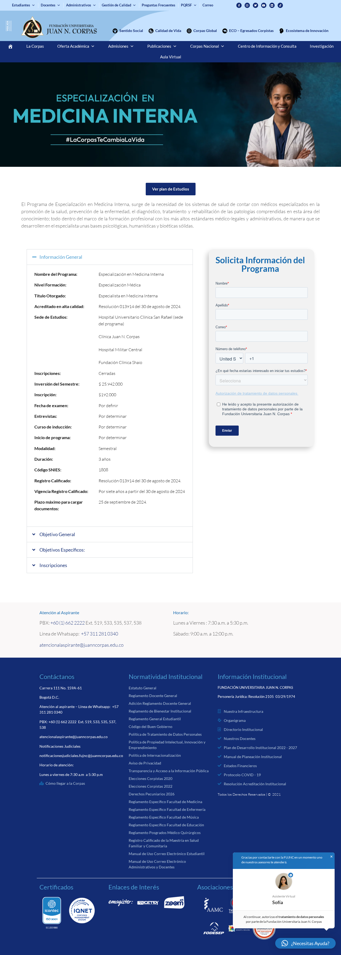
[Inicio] (10, 46)
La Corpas (35, 46)
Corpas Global (205, 30)
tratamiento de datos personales (301, 917)
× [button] (331, 856)
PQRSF (186, 5)
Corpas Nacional (204, 46)
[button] (110, 257)
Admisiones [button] (118, 46)
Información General (60, 257)
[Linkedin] (272, 5)
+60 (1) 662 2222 (67, 623)
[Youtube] (263, 5)
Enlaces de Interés (133, 887)
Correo (207, 5)
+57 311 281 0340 (99, 634)
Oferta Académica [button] (73, 46)
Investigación (322, 46)
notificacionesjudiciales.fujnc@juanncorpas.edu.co (81, 755)
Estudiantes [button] (21, 5)
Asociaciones (215, 887)
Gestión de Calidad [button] (116, 5)
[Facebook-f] (239, 5)
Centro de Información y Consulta (267, 46)
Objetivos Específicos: (62, 550)
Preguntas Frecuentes (158, 5)
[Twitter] (255, 5)
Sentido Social (131, 30)
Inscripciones (53, 565)
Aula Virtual (170, 57)
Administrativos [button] (78, 5)
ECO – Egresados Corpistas (251, 30)
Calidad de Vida (168, 30)
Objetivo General (57, 534)
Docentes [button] (48, 5)
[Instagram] (247, 5)
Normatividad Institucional (165, 676)
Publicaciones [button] (159, 46)
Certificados (56, 887)
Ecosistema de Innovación (307, 30)
